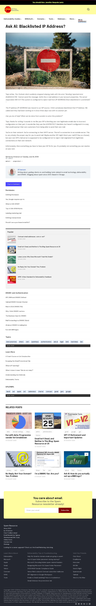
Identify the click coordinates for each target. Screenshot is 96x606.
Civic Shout (77, 556)
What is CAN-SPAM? (13, 204)
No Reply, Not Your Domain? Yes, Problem (31, 267)
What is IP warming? (12, 366)
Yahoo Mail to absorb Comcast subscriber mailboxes (45, 571)
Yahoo (6, 568)
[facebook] (84, 604)
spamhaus (35, 342)
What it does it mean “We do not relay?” (19, 370)
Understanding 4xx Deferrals (15, 375)
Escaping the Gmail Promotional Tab (18, 361)
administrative (47, 432)
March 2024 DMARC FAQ (14, 307)
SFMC (6, 575)
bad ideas (74, 342)
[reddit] (81, 604)
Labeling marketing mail (13, 213)
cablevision (32, 392)
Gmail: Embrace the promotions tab (39, 581)
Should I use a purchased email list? (18, 222)
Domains (40, 19)
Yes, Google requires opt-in (15, 199)
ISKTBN (75, 565)
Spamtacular (77, 571)
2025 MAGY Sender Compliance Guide (40, 568)
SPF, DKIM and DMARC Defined (16, 297)
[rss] (89, 604)
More (72, 19)
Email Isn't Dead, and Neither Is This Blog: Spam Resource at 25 (39, 247)
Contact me (8, 542)
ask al (7, 161)
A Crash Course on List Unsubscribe (18, 356)
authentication (46, 342)
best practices (11, 342)
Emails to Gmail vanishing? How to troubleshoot (43, 578)
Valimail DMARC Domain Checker (17, 302)
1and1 (8, 392)
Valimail (75, 575)
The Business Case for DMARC (16, 316)
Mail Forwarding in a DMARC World (17, 320)
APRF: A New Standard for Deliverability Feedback (34, 277)
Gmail (6, 565)
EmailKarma (77, 559)
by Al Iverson (8, 531)
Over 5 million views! (10, 533)
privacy (9, 470)
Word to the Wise (79, 578)
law (81, 342)
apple (19, 392)
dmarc (21, 342)
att (25, 392)
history (38, 435)
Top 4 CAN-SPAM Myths (14, 209)
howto (80, 470)
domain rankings (18, 432)
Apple (6, 562)
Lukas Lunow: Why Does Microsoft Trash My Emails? (35, 257)
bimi (67, 342)
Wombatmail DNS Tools (12, 537)
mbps (28, 432)
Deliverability (8, 556)
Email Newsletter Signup (12, 535)
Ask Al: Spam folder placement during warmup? (43, 559)
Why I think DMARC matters (15, 311)
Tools (51, 19)
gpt (80, 432)
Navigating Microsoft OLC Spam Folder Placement (44, 565)
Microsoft (7, 559)
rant (27, 342)
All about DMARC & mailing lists (16, 325)
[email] (75, 604)
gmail (56, 392)
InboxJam (76, 562)
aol (14, 392)
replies (22, 470)
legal (61, 342)
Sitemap (6, 544)
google (68, 392)
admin (38, 432)
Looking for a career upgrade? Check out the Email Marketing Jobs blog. (28, 547)
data (8, 432)
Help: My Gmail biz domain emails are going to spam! (45, 556)
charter (41, 392)
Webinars (61, 19)
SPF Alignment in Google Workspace (39, 575)
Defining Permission (12, 195)
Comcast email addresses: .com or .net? (31, 237)
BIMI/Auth (29, 19)
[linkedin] (78, 604)
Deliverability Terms (12, 379)
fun (44, 470)
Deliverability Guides (12, 19)
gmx (62, 392)
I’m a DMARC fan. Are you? (47, 474)
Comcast (7, 571)
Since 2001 (7, 528)
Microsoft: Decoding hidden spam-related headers (44, 562)
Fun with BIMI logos (12, 330)
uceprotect (17, 161)
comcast (49, 392)
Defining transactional (13, 218)
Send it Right (77, 568)
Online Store (8, 540)
